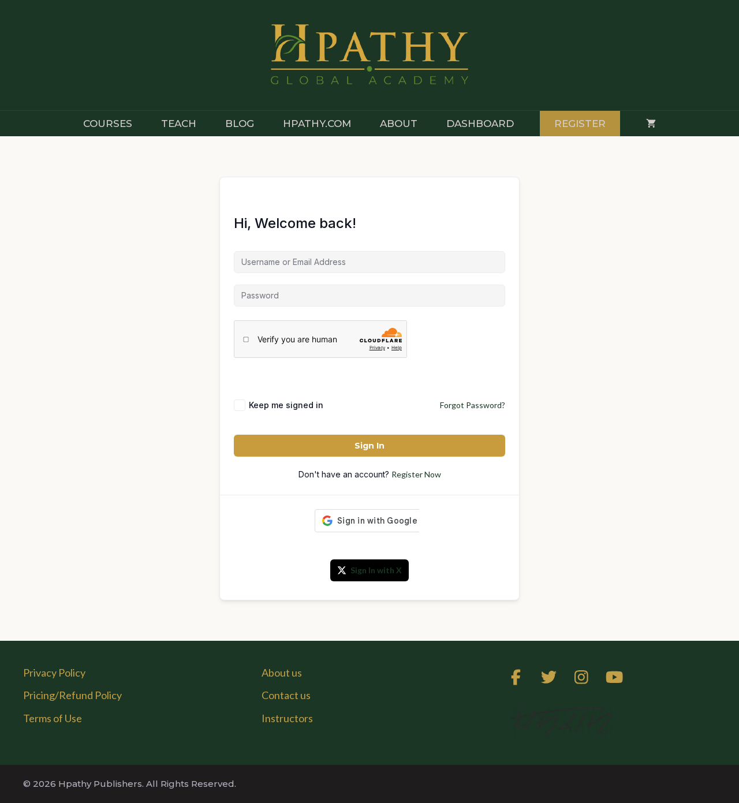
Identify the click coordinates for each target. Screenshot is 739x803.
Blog (239, 123)
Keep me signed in (286, 405)
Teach (178, 123)
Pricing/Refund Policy (72, 695)
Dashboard (480, 123)
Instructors (287, 718)
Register (580, 123)
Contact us (286, 695)
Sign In (369, 445)
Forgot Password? (472, 405)
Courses (107, 123)
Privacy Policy (54, 672)
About (398, 123)
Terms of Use (52, 718)
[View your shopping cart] (651, 123)
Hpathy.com (317, 123)
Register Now (416, 474)
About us (282, 672)
